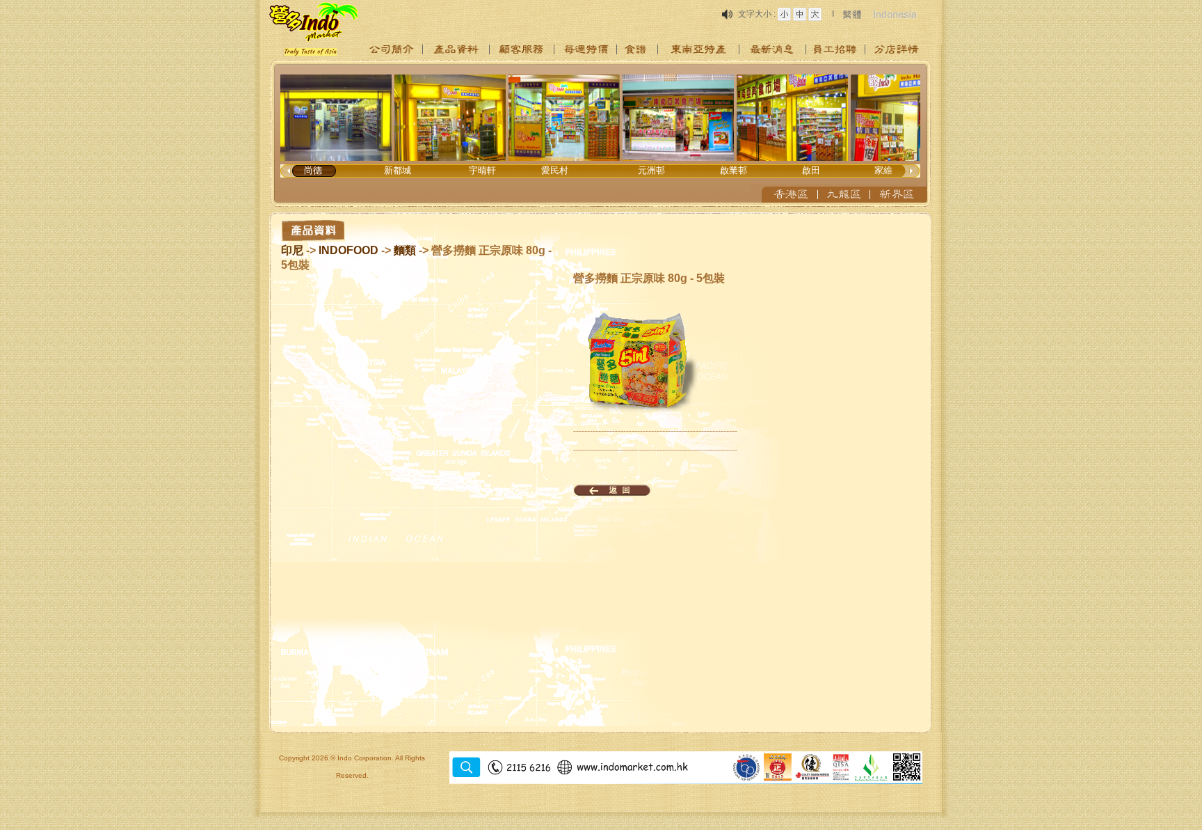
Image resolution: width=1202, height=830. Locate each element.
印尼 (292, 250)
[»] (392, 49)
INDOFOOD (348, 250)
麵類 (405, 250)
